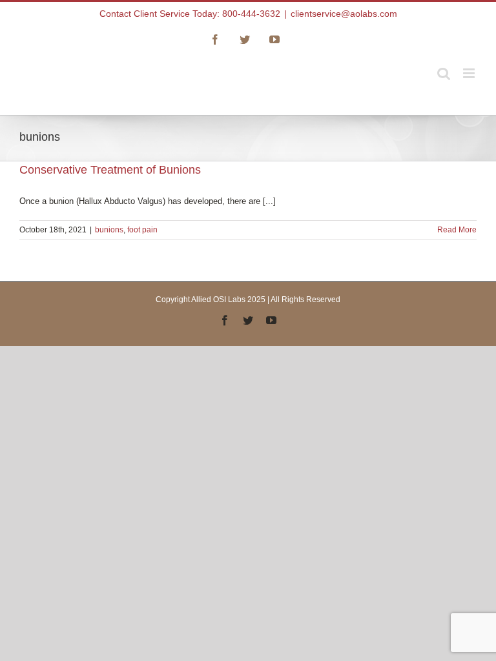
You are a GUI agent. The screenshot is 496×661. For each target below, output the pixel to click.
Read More (457, 229)
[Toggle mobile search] (443, 73)
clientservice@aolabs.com (344, 13)
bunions (109, 229)
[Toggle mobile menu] (470, 73)
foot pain (142, 229)
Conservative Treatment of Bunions (110, 169)
